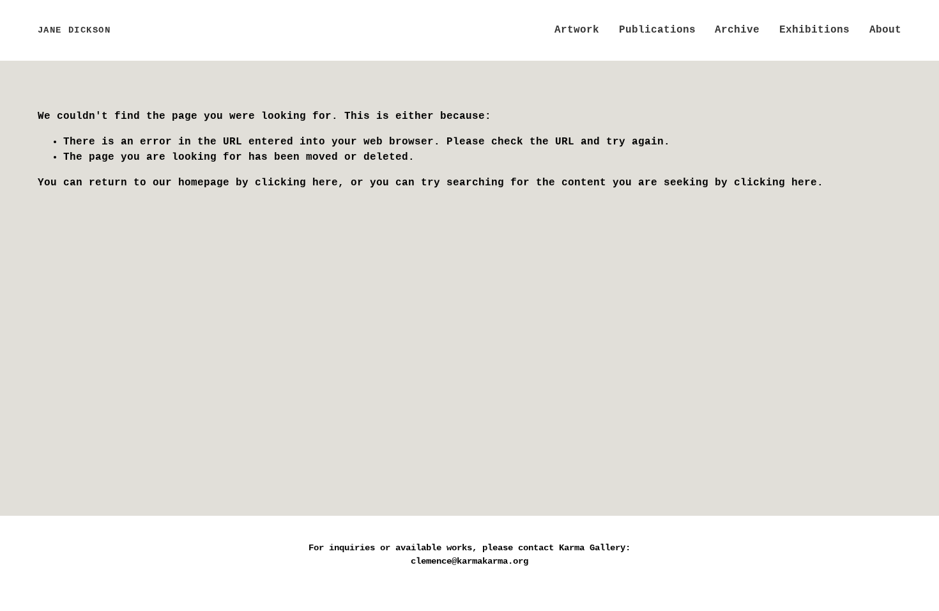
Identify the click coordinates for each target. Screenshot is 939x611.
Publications (657, 30)
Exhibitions (814, 30)
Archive (737, 30)
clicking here (296, 183)
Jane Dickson (74, 30)
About (885, 30)
